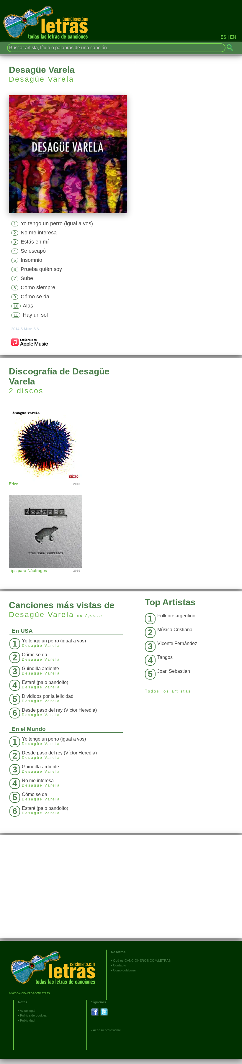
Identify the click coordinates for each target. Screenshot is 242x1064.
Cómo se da (35, 297)
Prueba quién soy (41, 269)
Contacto (119, 965)
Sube (27, 278)
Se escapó (33, 251)
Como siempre (38, 287)
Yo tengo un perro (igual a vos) (57, 223)
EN (233, 37)
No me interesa (39, 233)
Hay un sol (35, 315)
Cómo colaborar (124, 970)
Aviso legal (27, 1010)
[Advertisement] (189, 405)
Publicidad (27, 1020)
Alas (28, 306)
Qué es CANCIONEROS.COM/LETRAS (142, 960)
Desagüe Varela (41, 79)
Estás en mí (35, 242)
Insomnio (31, 260)
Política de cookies (33, 1015)
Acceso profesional (106, 1030)
